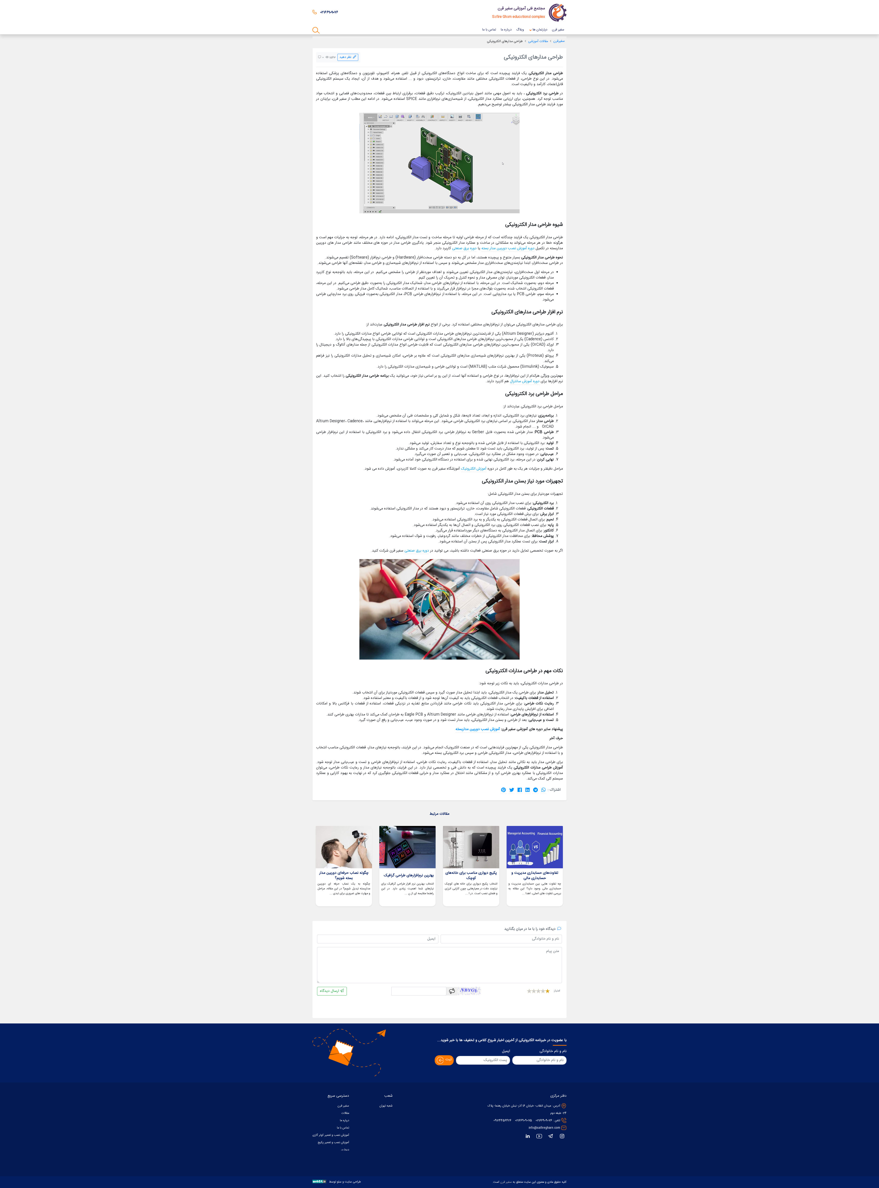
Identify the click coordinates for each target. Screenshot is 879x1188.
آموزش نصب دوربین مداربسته (478, 729)
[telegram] (550, 1136)
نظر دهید (346, 57)
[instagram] (562, 1136)
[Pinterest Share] (503, 790)
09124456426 (502, 1120)
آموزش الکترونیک (473, 469)
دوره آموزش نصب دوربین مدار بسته (507, 248)
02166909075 (523, 1120)
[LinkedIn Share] (527, 790)
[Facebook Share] (519, 790)
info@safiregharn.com (544, 1128)
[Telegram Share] (535, 790)
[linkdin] (527, 1136)
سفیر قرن (506, 1182)
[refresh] (452, 991)
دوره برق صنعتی (464, 248)
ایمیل (506, 1051)
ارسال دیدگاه (330, 991)
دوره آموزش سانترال (525, 381)
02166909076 (544, 1120)
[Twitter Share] (511, 790)
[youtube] (539, 1136)
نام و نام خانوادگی (553, 1051)
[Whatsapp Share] (543, 790)
